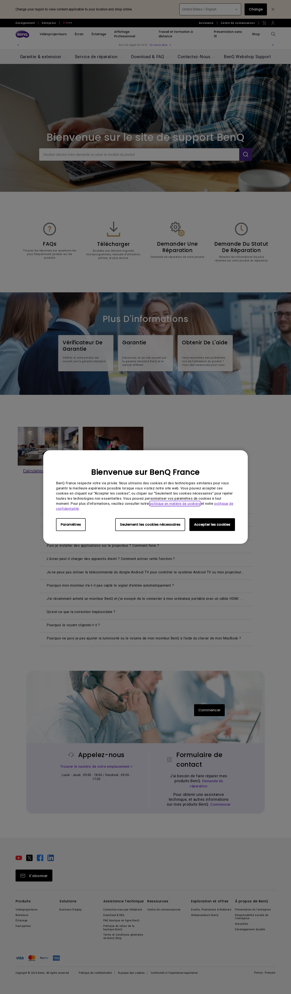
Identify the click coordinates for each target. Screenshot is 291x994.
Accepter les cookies (212, 524)
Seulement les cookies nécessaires (150, 524)
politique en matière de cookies (175, 504)
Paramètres (71, 524)
